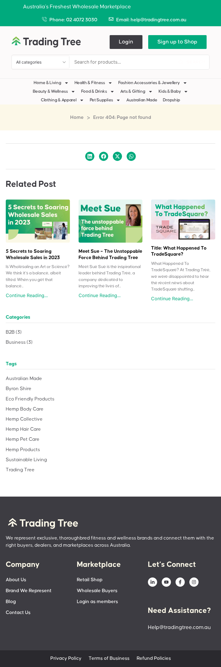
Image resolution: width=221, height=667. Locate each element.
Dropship (171, 100)
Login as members (97, 601)
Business (19, 342)
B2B (14, 332)
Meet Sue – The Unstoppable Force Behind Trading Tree (110, 254)
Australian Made (141, 100)
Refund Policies (154, 658)
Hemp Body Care (24, 409)
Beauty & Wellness (50, 91)
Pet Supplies (101, 100)
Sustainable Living (26, 459)
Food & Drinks (94, 91)
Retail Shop (89, 579)
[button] (126, 42)
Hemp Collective (24, 419)
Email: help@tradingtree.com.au (151, 20)
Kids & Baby (170, 91)
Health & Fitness (90, 83)
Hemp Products (23, 449)
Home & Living (47, 83)
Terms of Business (109, 658)
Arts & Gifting (132, 91)
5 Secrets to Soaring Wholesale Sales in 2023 (33, 254)
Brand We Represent (29, 590)
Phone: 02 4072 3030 (73, 20)
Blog (11, 601)
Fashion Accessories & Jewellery (149, 83)
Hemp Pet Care (22, 439)
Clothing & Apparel (59, 100)
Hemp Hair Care (23, 429)
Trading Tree (20, 470)
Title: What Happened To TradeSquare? (179, 251)
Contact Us (18, 612)
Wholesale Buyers (97, 590)
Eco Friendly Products (30, 399)
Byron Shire (18, 388)
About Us (16, 579)
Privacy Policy (65, 658)
